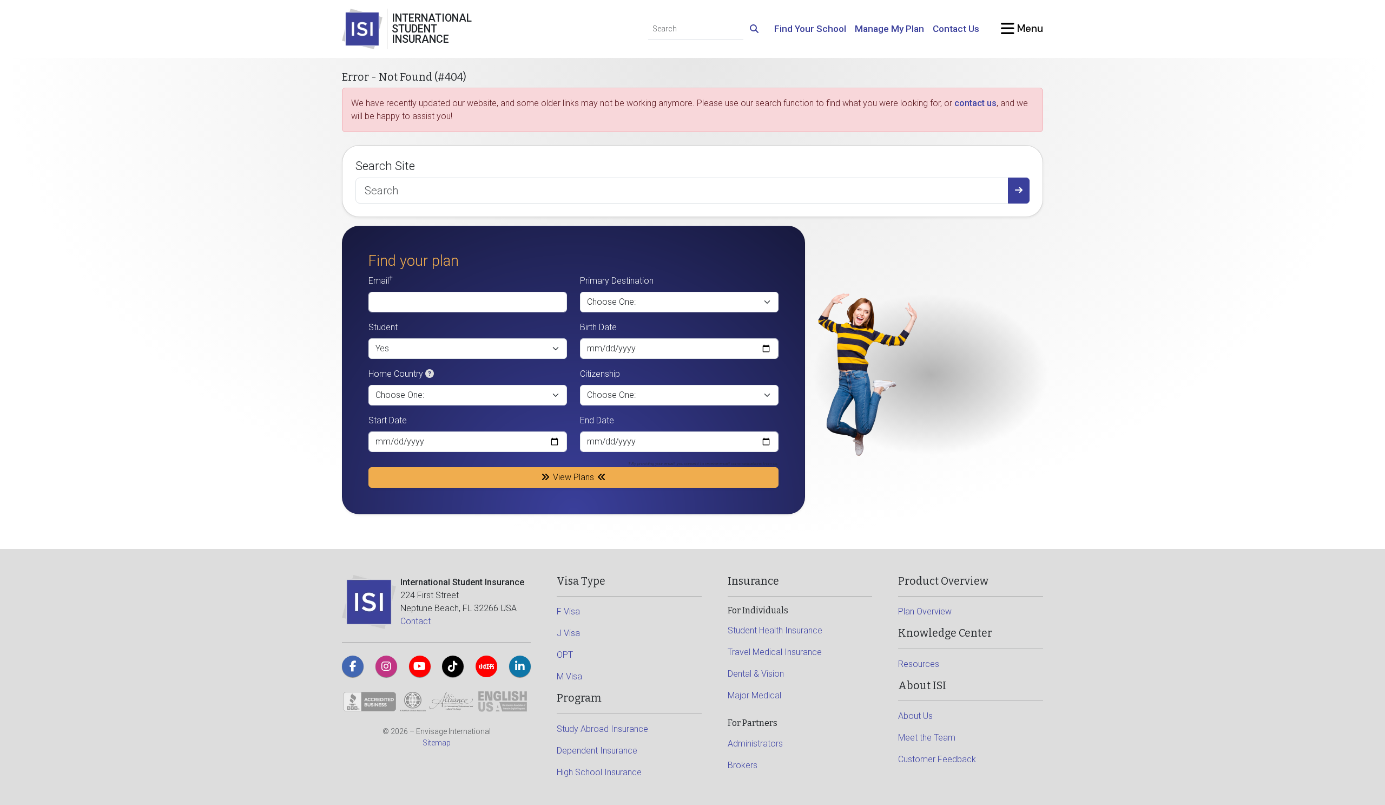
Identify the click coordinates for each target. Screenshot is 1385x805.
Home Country (395, 374)
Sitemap (437, 742)
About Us (915, 716)
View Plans (573, 477)
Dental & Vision (756, 674)
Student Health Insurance (775, 630)
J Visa (568, 633)
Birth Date (598, 327)
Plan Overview (925, 611)
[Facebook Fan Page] (353, 666)
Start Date (387, 420)
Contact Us (956, 28)
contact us (975, 103)
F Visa (568, 611)
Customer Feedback (937, 759)
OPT (565, 655)
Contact (415, 621)
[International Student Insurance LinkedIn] (520, 666)
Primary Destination (617, 281)
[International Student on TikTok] (453, 666)
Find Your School (810, 28)
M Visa (569, 676)
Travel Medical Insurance (775, 652)
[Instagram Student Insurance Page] (386, 666)
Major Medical (754, 695)
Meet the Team (926, 737)
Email (380, 280)
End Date (597, 420)
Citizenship (600, 374)
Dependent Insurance (597, 750)
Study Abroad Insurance (602, 729)
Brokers (742, 765)
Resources (918, 664)
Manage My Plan (889, 28)
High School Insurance (599, 772)
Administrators (755, 743)
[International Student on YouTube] (420, 666)
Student (383, 327)
